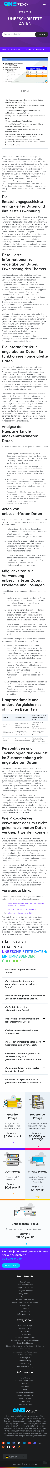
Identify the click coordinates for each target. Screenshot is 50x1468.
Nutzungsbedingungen (25, 1392)
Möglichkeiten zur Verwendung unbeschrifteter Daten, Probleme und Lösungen (24, 125)
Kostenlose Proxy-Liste (25, 1299)
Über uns (25, 1384)
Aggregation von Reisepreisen (25, 1352)
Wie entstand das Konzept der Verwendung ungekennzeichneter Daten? (21, 984)
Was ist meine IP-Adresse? (25, 1381)
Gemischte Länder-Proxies (25, 1337)
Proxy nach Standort (25, 1285)
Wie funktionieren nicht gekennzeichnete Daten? (17, 1009)
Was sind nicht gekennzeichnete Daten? (20, 971)
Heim (4, 49)
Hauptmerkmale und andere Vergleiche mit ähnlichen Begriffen (22, 130)
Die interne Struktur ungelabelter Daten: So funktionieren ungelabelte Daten (22, 112)
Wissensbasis (25, 1305)
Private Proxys (37, 1171)
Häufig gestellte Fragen (25, 1314)
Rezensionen (25, 1311)
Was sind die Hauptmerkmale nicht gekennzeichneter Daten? (22, 1020)
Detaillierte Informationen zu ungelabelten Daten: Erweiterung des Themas (25, 106)
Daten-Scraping (25, 1363)
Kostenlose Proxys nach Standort (25, 1302)
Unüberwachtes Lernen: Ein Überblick (21, 909)
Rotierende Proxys (37, 1116)
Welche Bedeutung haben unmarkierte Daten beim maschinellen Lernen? (23, 997)
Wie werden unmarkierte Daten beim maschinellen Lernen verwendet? (23, 1043)
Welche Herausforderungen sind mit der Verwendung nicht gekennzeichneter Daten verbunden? (23, 1056)
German (13, 1456)
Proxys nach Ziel (25, 1294)
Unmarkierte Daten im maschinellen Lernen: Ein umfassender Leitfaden (25, 904)
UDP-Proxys (12, 1171)
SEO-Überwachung (25, 1355)
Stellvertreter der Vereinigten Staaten (25, 1340)
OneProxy (33, 1464)
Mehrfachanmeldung (25, 1366)
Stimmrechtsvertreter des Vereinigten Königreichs (25, 1346)
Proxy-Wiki (25, 11)
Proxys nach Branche (25, 1288)
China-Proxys (25, 1349)
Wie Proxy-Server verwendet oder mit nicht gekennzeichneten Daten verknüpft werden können (25, 140)
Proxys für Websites (25, 1291)
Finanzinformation (25, 1401)
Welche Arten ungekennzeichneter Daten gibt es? (21, 1032)
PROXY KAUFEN (11, 1265)
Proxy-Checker (25, 1378)
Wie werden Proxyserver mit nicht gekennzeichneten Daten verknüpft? (23, 1081)
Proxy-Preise (25, 1282)
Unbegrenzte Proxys (25, 1223)
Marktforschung (25, 1361)
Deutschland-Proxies (25, 1343)
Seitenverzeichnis (25, 1404)
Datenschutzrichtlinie (25, 1395)
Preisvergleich (25, 1358)
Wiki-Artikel (16, 49)
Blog (25, 1389)
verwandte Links (12, 145)
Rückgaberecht (25, 1398)
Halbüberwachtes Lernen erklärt (19, 913)
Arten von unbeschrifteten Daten (18, 121)
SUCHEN (42, 34)
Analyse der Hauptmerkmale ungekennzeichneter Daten (25, 117)
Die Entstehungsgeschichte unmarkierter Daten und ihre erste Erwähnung (24, 101)
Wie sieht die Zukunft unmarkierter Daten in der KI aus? (22, 1069)
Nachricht (25, 1387)
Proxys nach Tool (25, 1296)
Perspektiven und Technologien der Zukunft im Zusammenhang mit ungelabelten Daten (24, 135)
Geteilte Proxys (12, 1116)
